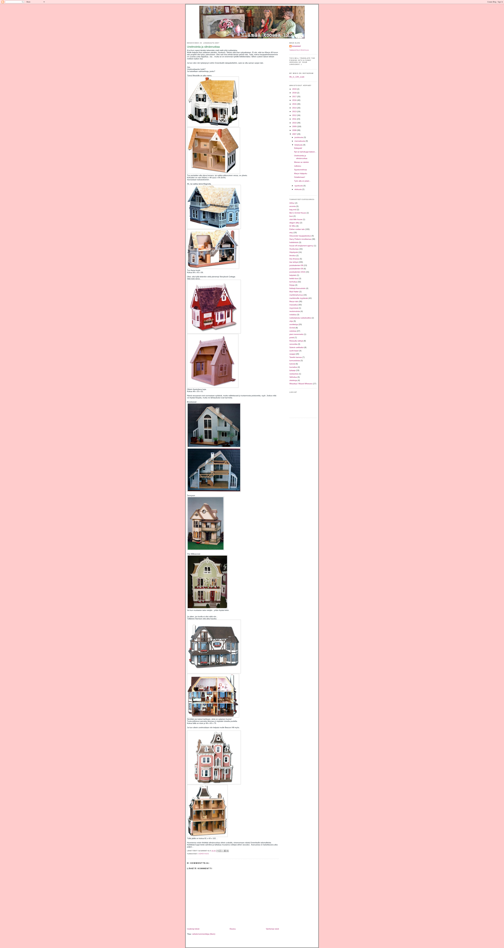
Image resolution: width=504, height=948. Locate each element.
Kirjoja (292, 285)
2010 (294, 123)
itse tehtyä (293, 262)
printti (291, 337)
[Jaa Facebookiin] (225, 851)
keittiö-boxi (293, 278)
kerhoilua (293, 282)
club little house (295, 219)
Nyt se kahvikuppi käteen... (305, 152)
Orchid (292, 328)
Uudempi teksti (193, 929)
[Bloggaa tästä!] (220, 851)
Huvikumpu (294, 249)
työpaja (292, 370)
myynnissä (293, 308)
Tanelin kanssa (295, 357)
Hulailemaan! (299, 177)
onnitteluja (293, 324)
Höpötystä (203, 854)
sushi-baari (294, 351)
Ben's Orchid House (297, 213)
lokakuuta (299, 145)
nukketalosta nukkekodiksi (300, 318)
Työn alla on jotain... (302, 181)
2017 (294, 96)
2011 (294, 119)
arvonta (292, 206)
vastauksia (293, 374)
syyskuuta (299, 186)
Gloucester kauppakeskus (300, 236)
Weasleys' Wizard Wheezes (300, 384)
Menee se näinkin (301, 162)
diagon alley (294, 223)
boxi (291, 216)
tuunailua (293, 367)
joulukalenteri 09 (296, 269)
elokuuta (298, 189)
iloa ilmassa (294, 259)
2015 (294, 104)
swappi (292, 354)
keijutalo (292, 275)
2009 (294, 126)
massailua (293, 305)
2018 (294, 93)
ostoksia (292, 331)
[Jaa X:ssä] (222, 851)
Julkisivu (297, 166)
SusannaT (296, 46)
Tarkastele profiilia (299, 50)
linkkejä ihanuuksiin (297, 288)
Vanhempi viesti (272, 929)
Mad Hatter (294, 292)
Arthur (292, 203)
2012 (294, 115)
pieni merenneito (296, 334)
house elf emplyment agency (301, 246)
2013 (294, 111)
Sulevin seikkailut (296, 347)
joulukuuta (299, 137)
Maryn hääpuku (300, 173)
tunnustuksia (294, 360)
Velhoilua (293, 377)
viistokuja (293, 380)
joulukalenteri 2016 (297, 272)
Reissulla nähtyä (296, 341)
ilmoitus (292, 255)
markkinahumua (296, 295)
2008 (294, 130)
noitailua (292, 315)
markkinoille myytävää (298, 298)
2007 (294, 134)
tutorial (292, 364)
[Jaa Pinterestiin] (227, 851)
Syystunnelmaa (300, 170)
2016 (294, 100)
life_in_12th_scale (296, 77)
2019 (294, 89)
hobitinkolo (293, 242)
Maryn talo (293, 301)
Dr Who (292, 226)
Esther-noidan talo (297, 229)
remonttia (293, 344)
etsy (291, 232)
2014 (294, 108)
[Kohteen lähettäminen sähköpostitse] (217, 851)
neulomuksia (294, 311)
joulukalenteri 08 (296, 265)
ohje (291, 321)
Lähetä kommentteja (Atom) (203, 934)
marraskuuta (300, 141)
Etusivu (233, 929)
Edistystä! (298, 148)
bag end (292, 209)
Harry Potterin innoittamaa (300, 239)
